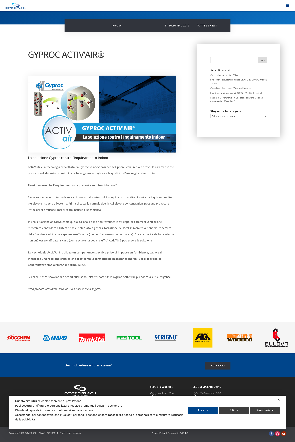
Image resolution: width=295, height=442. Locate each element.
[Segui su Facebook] (271, 433)
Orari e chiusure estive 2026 (224, 75)
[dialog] (147, 412)
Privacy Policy (158, 433)
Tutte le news (207, 25)
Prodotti (117, 25)
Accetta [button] (203, 410)
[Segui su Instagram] (277, 433)
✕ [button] (279, 399)
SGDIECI (184, 433)
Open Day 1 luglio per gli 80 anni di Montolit (231, 88)
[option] (18, 337)
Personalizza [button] (265, 410)
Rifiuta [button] (234, 410)
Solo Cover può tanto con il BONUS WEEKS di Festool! (236, 93)
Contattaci (218, 365)
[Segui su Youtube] (283, 433)
